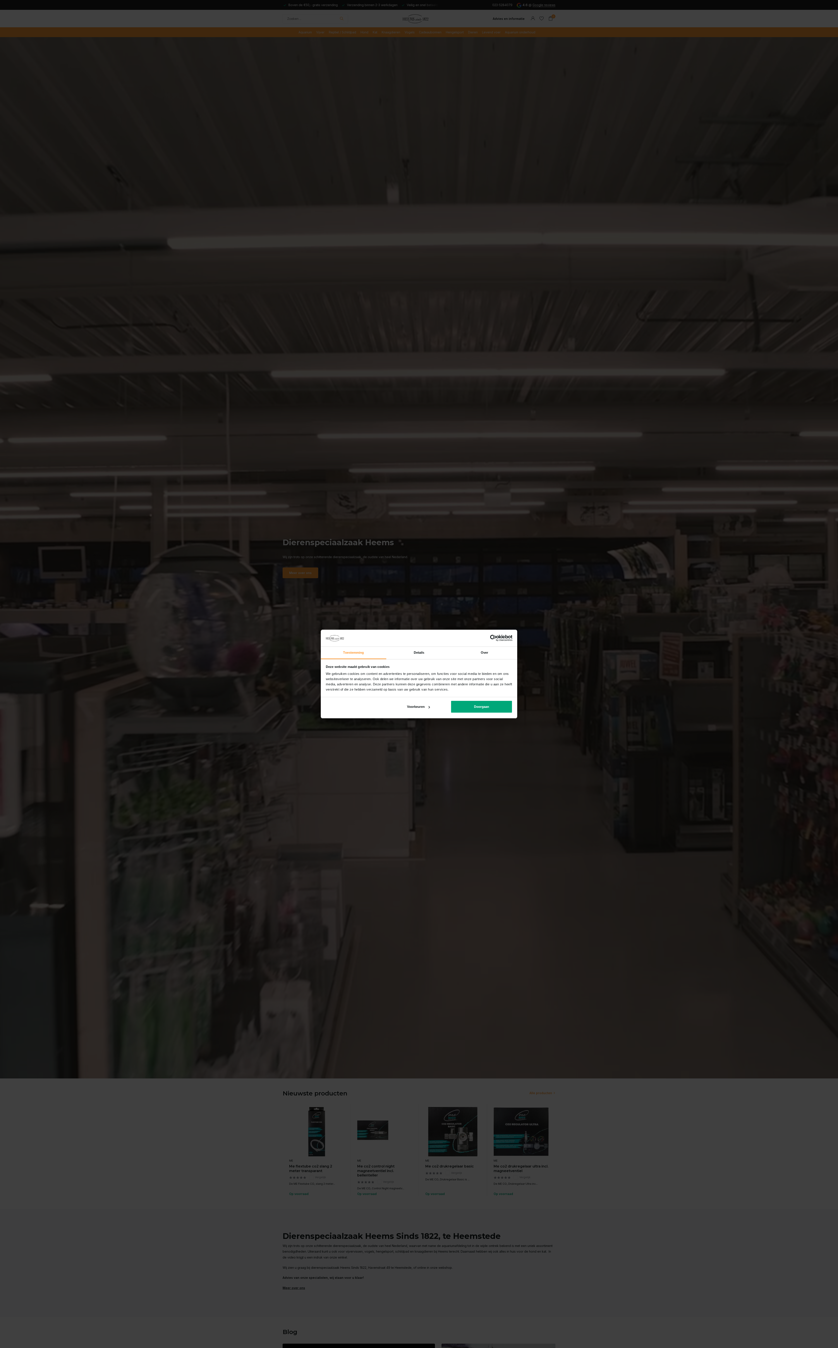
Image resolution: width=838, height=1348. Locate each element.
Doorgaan (481, 706)
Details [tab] (419, 652)
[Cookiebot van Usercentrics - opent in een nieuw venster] (493, 638)
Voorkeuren (416, 706)
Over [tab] (484, 652)
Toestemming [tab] (353, 652)
